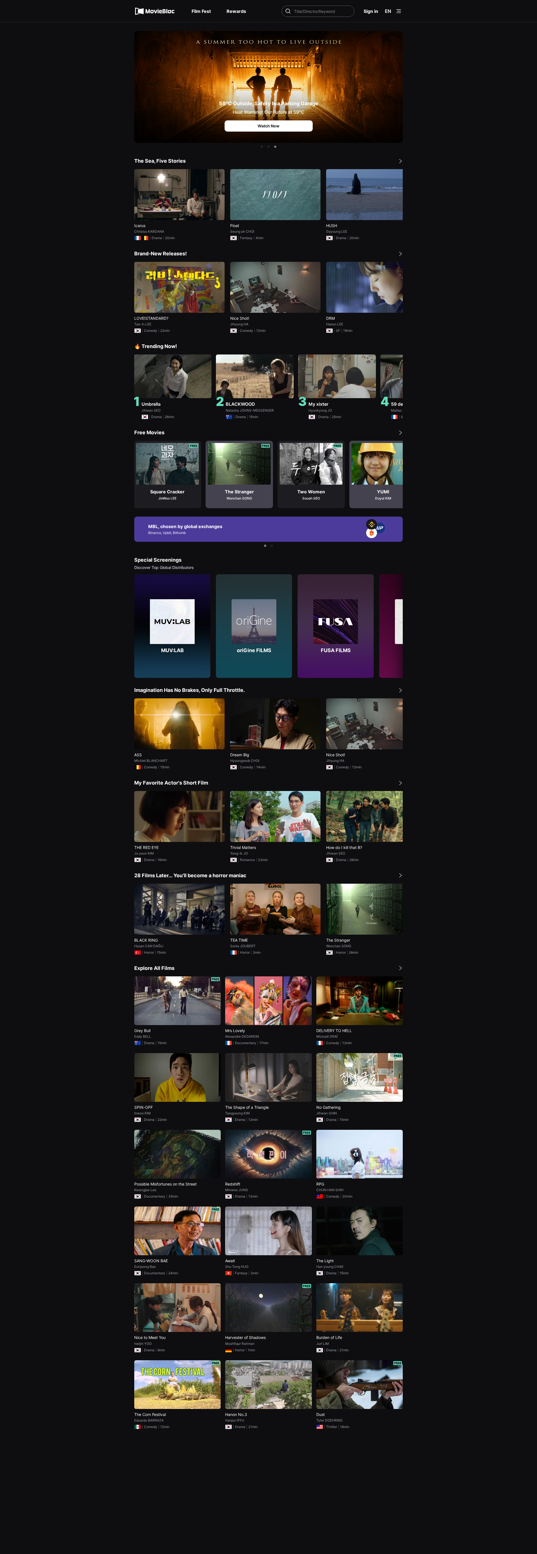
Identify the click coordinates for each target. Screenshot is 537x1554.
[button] (262, 147)
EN (388, 11)
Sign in (371, 11)
